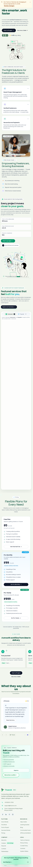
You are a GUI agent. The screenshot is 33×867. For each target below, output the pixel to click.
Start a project (7, 241)
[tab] (10, 314)
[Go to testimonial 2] (26, 734)
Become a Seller (21, 30)
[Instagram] (12, 814)
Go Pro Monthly (15, 584)
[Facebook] (2, 814)
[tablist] (16, 314)
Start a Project (8, 30)
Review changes (9, 6)
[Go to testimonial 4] (29, 734)
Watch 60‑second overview (11, 245)
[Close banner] (30, 2)
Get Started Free (15, 546)
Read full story (10, 720)
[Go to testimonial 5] (30, 734)
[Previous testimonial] (2, 734)
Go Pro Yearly (15, 618)
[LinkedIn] (6, 814)
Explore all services (8, 307)
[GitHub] (9, 814)
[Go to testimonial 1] (24, 734)
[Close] (28, 862)
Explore (16, 770)
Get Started (6, 862)
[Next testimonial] (6, 734)
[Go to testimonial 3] (27, 734)
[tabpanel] (16, 405)
